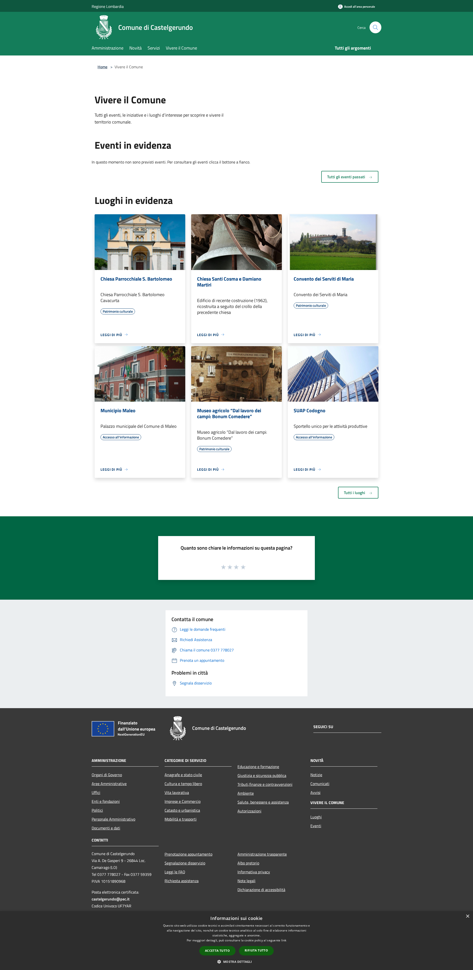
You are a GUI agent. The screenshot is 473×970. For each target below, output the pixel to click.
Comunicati (319, 784)
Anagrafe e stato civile (183, 775)
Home (102, 67)
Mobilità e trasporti (181, 819)
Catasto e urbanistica (182, 810)
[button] (236, 961)
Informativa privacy (253, 872)
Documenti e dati (106, 828)
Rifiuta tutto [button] (256, 950)
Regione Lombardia (108, 6)
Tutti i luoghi (355, 493)
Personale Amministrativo (113, 819)
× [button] (467, 916)
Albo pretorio (248, 863)
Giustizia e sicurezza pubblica (261, 775)
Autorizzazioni (249, 811)
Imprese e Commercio (183, 801)
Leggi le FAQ (175, 872)
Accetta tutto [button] (217, 951)
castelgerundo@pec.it (111, 899)
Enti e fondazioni (106, 801)
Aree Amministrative (109, 784)
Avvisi (315, 792)
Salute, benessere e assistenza (263, 802)
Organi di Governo (107, 775)
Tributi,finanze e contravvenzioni (264, 784)
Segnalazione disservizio (185, 863)
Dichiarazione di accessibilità (261, 890)
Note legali (246, 881)
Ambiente (245, 793)
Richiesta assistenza (182, 881)
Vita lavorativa (177, 792)
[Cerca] (375, 27)
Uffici (96, 792)
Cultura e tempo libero (183, 784)
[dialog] (236, 940)
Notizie (316, 775)
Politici (97, 810)
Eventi (315, 826)
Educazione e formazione (258, 767)
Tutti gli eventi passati (346, 177)
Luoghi (316, 817)
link (283, 940)
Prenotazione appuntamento (188, 854)
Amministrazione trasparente (262, 854)
